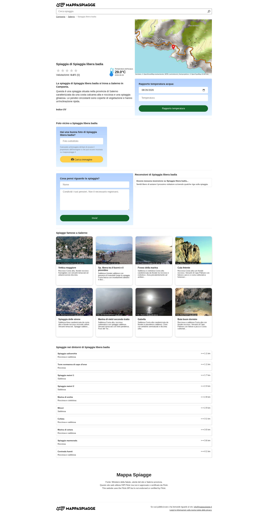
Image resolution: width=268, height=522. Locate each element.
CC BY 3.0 (115, 263)
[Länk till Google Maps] (173, 47)
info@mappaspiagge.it (203, 507)
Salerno (71, 16)
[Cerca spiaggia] (208, 11)
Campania (60, 16)
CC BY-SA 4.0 (153, 315)
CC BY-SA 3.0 (78, 263)
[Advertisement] (94, 40)
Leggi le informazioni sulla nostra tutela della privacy (191, 510)
